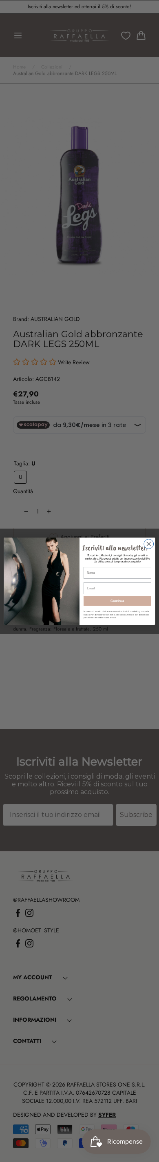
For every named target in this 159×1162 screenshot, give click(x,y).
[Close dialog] (149, 544)
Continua (117, 600)
